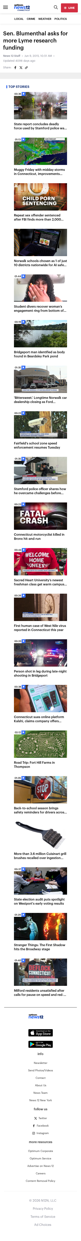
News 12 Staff (11, 56)
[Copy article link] (26, 67)
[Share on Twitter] (20, 67)
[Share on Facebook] (15, 67)
